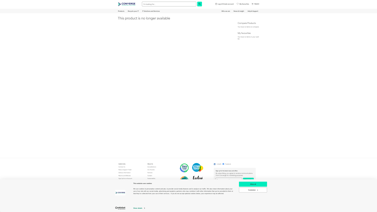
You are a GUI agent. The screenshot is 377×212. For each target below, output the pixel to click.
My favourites (244, 4)
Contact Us (121, 167)
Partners (149, 173)
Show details (137, 208)
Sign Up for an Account (125, 178)
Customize (252, 190)
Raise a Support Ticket (124, 170)
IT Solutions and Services (151, 11)
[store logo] (127, 4)
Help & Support (253, 11)
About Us (150, 164)
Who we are (225, 11)
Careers (149, 175)
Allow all (253, 184)
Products (121, 11)
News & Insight (239, 11)
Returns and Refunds (124, 175)
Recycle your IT (133, 11)
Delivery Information (124, 173)
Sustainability (151, 178)
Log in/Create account (226, 4)
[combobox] (169, 4)
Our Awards (151, 170)
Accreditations (151, 167)
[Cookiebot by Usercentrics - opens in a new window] (120, 208)
